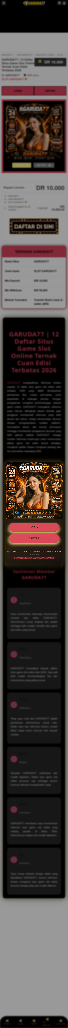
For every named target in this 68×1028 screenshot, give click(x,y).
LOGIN (34, 527)
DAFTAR (34, 538)
